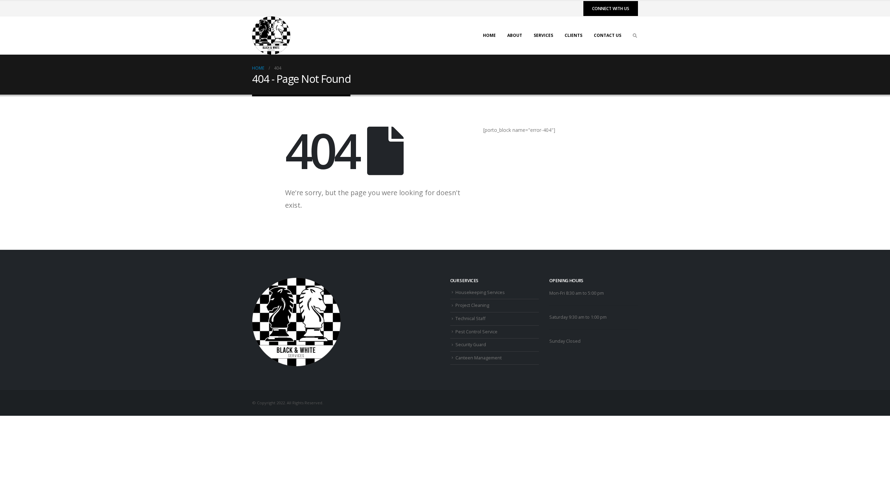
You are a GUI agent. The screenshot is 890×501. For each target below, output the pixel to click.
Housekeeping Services (480, 292)
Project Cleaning (472, 305)
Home (489, 35)
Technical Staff (470, 318)
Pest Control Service (476, 332)
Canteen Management (478, 358)
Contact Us (607, 35)
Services (543, 35)
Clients (573, 35)
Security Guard (470, 345)
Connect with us (610, 8)
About (514, 35)
